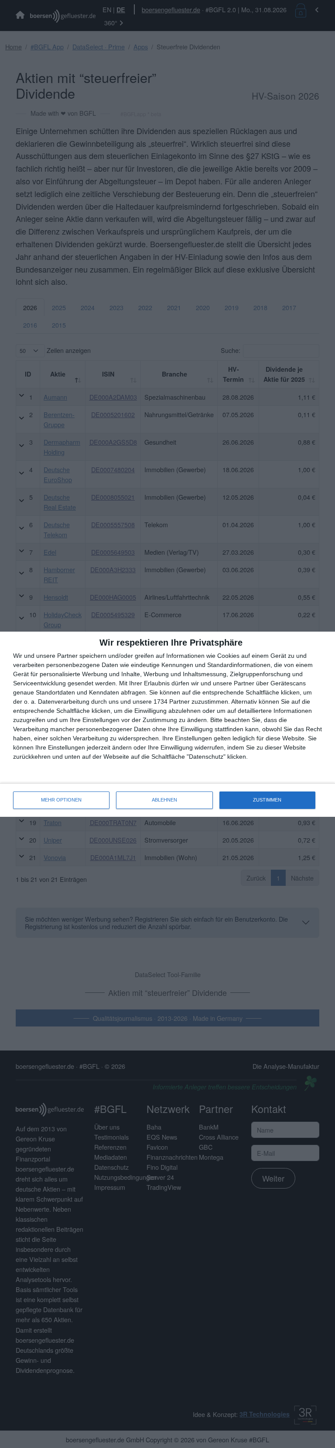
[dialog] (167, 724)
